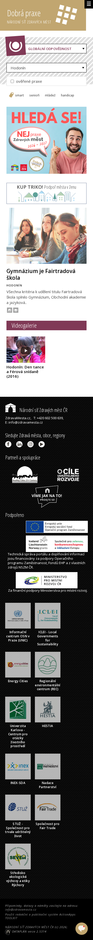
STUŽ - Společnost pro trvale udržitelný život (17, 830)
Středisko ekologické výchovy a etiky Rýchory (18, 879)
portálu (42, 554)
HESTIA (47, 726)
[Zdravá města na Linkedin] (20, 444)
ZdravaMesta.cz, (18, 418)
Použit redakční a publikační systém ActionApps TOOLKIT (40, 916)
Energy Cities (18, 681)
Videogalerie (24, 325)
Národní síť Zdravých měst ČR (42, 410)
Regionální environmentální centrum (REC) (47, 685)
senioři (34, 95)
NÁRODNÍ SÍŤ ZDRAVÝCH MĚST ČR (29, 927)
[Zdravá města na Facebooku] (9, 444)
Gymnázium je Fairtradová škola (40, 274)
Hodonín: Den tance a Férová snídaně (25, 371)
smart (19, 95)
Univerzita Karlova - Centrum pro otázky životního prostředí (18, 736)
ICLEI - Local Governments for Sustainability (47, 638)
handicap (67, 95)
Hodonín (18, 67)
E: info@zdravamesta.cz (24, 422)
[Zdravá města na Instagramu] (31, 444)
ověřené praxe (28, 81)
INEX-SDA (18, 783)
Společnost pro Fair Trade (47, 826)
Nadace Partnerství (47, 785)
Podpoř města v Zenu (46, 187)
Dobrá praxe (29, 15)
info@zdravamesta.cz (20, 909)
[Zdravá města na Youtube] (42, 444)
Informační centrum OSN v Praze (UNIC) (18, 636)
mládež (50, 95)
